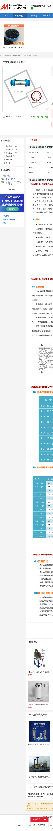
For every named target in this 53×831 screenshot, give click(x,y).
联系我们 (30, 826)
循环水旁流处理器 (35, 796)
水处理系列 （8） (10, 160)
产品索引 (6, 216)
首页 (1, 55)
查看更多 (12, 190)
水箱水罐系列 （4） (11, 146)
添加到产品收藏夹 (9, 219)
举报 (19, 117)
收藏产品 (8, 117)
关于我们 (19, 826)
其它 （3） (7, 163)
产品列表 (8, 55)
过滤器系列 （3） (10, 156)
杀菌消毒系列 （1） (11, 153)
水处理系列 (16, 55)
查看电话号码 (10, 179)
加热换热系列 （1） (11, 150)
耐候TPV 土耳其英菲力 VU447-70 (14, 47)
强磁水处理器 (33, 794)
